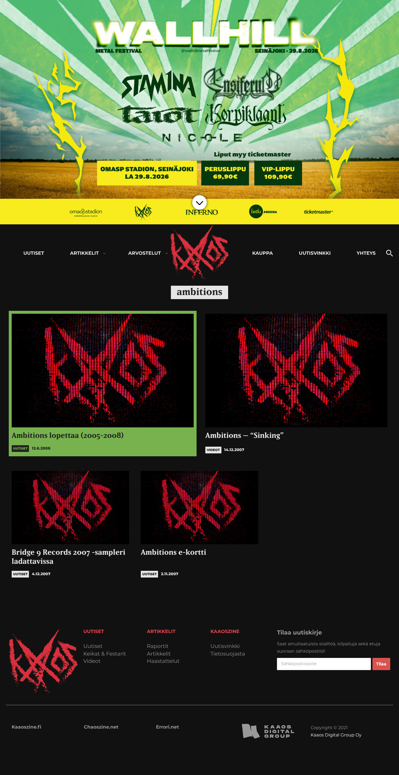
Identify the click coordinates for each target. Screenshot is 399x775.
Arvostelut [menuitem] (144, 253)
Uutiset (93, 646)
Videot (91, 661)
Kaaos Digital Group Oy (336, 735)
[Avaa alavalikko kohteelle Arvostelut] (166, 253)
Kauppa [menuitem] (262, 253)
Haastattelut (163, 661)
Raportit (158, 646)
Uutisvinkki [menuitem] (315, 253)
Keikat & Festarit (104, 654)
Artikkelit (159, 654)
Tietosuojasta (228, 654)
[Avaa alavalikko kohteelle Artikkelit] (104, 253)
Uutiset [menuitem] (33, 253)
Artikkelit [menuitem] (84, 253)
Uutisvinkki (225, 646)
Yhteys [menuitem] (366, 253)
